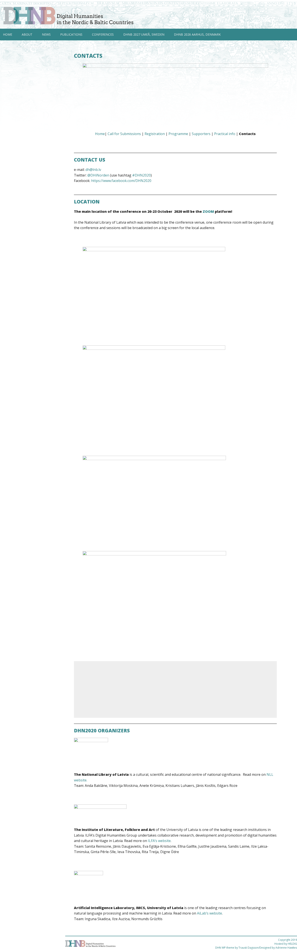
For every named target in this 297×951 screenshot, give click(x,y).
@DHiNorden (98, 175)
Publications (71, 34)
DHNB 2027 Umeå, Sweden (143, 34)
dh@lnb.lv (93, 169)
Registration (155, 133)
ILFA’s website (159, 840)
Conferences (103, 34)
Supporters (201, 133)
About (27, 34)
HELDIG (292, 944)
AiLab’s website (209, 913)
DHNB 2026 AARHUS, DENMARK (197, 34)
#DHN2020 (141, 175)
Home (7, 34)
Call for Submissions (124, 133)
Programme (178, 133)
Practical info (224, 133)
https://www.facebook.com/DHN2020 (121, 180)
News (46, 34)
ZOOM (208, 211)
